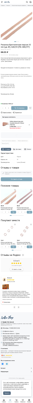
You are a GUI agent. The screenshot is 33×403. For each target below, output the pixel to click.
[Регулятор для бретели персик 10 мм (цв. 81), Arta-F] (24, 231)
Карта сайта (21, 378)
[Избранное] (30, 108)
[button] (15, 41)
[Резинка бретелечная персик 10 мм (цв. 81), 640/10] (16, 24)
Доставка (18, 149)
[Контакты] (30, 2)
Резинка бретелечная (23, 140)
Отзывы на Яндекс (11, 255)
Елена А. (9, 278)
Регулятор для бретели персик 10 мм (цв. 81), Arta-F (24, 243)
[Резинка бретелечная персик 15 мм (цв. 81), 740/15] (8, 196)
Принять (7, 393)
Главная (3, 5)
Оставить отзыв (16, 179)
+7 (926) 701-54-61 (7, 322)
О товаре (7, 149)
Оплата (29, 149)
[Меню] (2, 2)
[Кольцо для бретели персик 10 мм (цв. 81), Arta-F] (8, 231)
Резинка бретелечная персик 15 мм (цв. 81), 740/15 (7, 208)
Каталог (8, 5)
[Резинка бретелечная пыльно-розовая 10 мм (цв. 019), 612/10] (24, 196)
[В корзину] (13, 212)
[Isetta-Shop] (7, 2)
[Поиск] (27, 2)
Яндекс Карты (7, 302)
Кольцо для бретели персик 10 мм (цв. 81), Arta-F (8, 243)
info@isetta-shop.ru (8, 331)
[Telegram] (7, 364)
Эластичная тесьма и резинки (19, 5)
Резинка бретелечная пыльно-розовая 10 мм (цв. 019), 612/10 (24, 208)
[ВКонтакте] (2, 364)
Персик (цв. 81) (5, 143)
